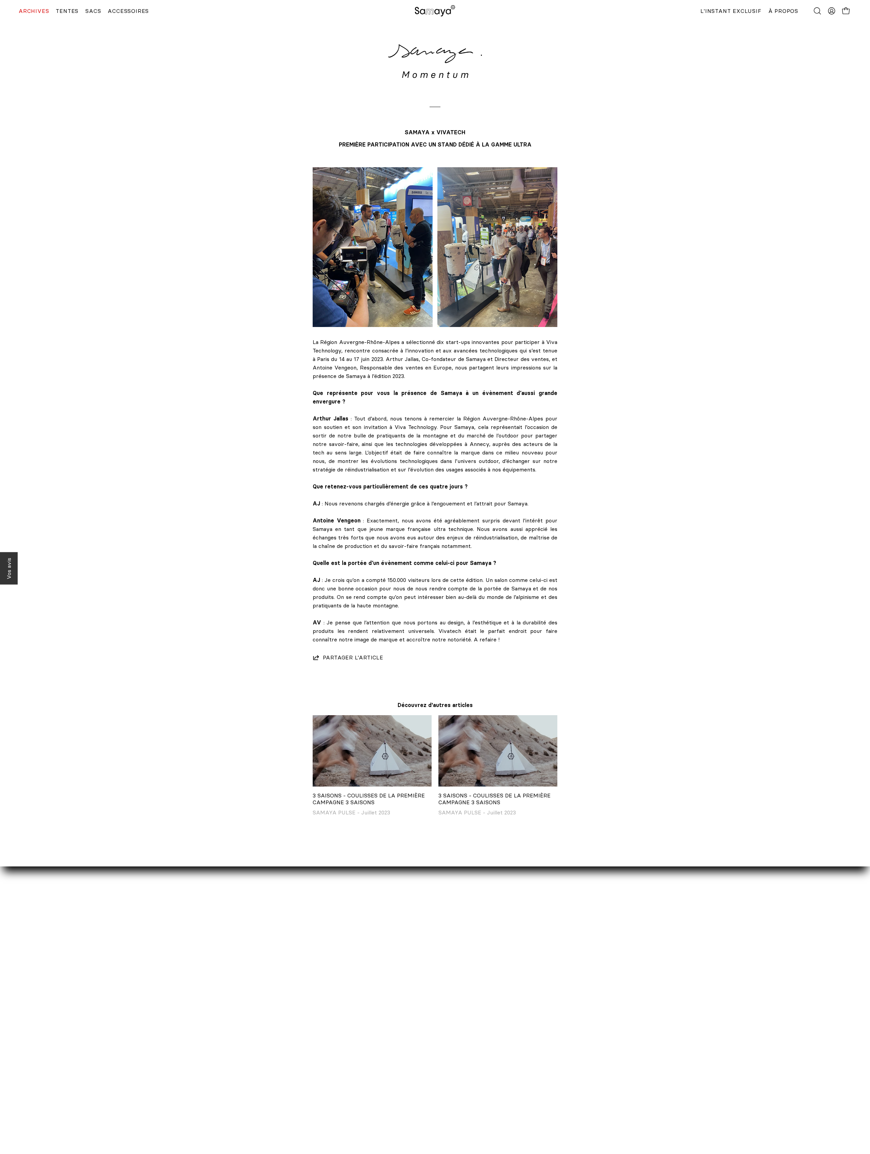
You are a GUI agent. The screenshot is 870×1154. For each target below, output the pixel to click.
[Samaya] (435, 11)
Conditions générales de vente (403, 1089)
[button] (817, 11)
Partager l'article (353, 657)
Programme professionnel (244, 1067)
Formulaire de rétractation (399, 1067)
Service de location (235, 1044)
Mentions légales (386, 1078)
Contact (221, 1033)
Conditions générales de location (406, 1101)
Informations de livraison (396, 1044)
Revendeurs (226, 1056)
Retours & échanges (390, 1056)
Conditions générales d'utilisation (406, 1112)
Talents (220, 1078)
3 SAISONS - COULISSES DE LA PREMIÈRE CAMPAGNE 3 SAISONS (369, 799)
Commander (380, 1033)
